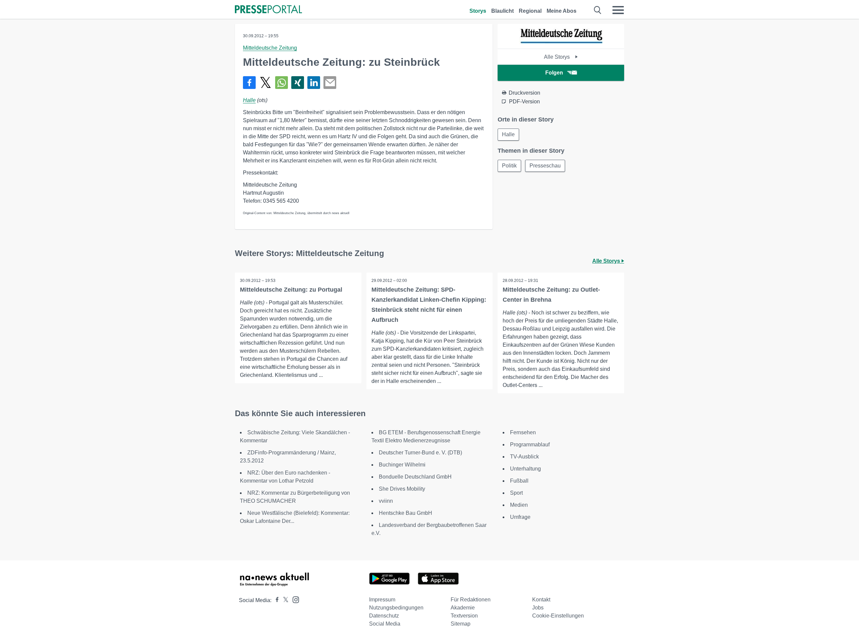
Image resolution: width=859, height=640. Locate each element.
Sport (516, 493)
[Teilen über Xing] (297, 82)
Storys (477, 11)
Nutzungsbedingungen (396, 607)
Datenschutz (384, 616)
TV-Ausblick (524, 456)
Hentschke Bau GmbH (405, 513)
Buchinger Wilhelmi (402, 464)
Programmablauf (530, 444)
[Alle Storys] (561, 43)
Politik (509, 165)
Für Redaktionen (471, 599)
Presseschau (545, 165)
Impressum (382, 599)
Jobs (538, 607)
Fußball (519, 481)
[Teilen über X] (265, 82)
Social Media (384, 624)
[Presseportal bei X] (284, 600)
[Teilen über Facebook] (249, 82)
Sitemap (460, 624)
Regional (530, 11)
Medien (519, 505)
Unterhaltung (525, 469)
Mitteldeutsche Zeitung (270, 48)
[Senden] (329, 82)
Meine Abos (561, 11)
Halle (249, 100)
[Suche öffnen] (598, 10)
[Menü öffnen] (618, 10)
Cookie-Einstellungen (558, 616)
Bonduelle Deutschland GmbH (415, 477)
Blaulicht (502, 11)
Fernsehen (523, 432)
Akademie (463, 607)
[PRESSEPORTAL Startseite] (268, 10)
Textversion (464, 616)
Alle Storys (557, 57)
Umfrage (520, 517)
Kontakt (541, 599)
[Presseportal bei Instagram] (294, 599)
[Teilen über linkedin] (313, 82)
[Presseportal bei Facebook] (275, 600)
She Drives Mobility (402, 489)
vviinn (386, 501)
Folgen (554, 73)
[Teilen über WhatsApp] (281, 82)
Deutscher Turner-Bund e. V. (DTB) (420, 452)
